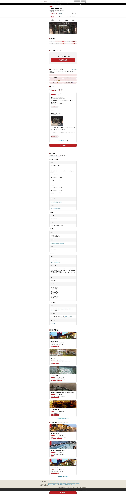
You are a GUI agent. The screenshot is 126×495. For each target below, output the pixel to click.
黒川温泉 (71, 483)
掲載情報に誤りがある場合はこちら (55, 156)
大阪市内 (65, 484)
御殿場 (62, 484)
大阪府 (65, 481)
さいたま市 (57, 484)
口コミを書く (63, 145)
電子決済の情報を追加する (56, 208)
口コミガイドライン (75, 487)
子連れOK (53, 323)
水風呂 (70, 316)
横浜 (49, 484)
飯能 (60, 484)
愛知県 (73, 481)
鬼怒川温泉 (77, 483)
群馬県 (60, 481)
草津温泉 (49, 483)
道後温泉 (68, 483)
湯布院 (74, 483)
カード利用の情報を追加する (56, 202)
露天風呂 (66, 316)
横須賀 (53, 484)
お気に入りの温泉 (77, 1)
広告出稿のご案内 (69, 487)
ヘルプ (80, 487)
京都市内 (68, 484)
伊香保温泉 (64, 483)
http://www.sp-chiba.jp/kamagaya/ (57, 243)
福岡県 (75, 481)
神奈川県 (49, 481)
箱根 (52, 483)
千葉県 (55, 481)
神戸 (74, 484)
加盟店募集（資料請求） (62, 487)
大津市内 (71, 484)
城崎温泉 (58, 483)
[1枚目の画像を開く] (63, 28)
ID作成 (85, 2)
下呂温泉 (61, 483)
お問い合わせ (84, 487)
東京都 (63, 481)
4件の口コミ (60, 13)
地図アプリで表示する (55, 262)
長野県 (70, 481)
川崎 (50, 484)
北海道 (68, 481)
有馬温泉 (54, 483)
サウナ (52, 316)
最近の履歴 (83, 1)
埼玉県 (52, 481)
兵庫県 (58, 481)
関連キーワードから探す (44, 485)
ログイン (82, 2)
